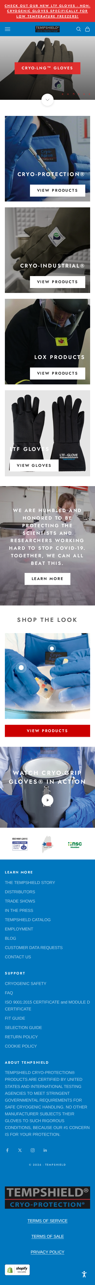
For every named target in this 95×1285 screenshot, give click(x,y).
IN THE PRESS (19, 910)
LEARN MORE (48, 578)
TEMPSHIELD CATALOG (28, 919)
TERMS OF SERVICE (47, 1220)
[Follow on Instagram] (32, 1150)
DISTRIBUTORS (20, 892)
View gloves (34, 465)
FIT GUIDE (15, 1018)
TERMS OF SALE (47, 1236)
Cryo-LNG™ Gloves (47, 68)
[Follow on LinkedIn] (45, 1150)
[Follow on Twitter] (20, 1150)
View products (57, 190)
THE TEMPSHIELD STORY (30, 882)
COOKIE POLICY (21, 1046)
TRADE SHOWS (20, 901)
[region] (47, 68)
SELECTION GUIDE (23, 1027)
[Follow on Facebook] (7, 1150)
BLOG (10, 938)
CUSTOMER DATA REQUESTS (34, 947)
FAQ (9, 993)
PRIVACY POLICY (47, 1252)
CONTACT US (18, 957)
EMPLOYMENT (19, 929)
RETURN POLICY (21, 1037)
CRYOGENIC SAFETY (25, 983)
